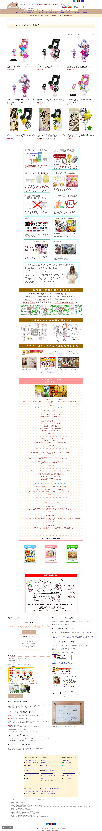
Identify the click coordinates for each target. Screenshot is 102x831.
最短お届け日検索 (15, 696)
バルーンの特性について (30, 793)
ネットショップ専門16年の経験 (31, 767)
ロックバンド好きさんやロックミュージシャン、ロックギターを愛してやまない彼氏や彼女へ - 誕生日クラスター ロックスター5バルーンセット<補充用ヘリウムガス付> (81, 66)
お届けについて (44, 765)
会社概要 (77, 12)
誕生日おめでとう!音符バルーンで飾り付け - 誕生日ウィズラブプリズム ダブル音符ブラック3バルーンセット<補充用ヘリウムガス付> (50, 101)
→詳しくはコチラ (12, 666)
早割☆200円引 (19, 12)
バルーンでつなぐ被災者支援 (69, 773)
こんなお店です (70, 662)
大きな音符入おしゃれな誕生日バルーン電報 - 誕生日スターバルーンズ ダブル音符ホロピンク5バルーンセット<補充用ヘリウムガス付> (21, 66)
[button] (87, 5)
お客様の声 (68, 12)
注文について (44, 760)
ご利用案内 (61, 12)
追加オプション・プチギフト (71, 10)
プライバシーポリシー (67, 762)
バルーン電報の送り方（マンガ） (32, 762)
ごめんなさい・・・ (29, 780)
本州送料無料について (45, 762)
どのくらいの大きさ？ (29, 788)
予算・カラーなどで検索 (58, 10)
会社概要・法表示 (66, 760)
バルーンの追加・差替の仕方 (47, 773)
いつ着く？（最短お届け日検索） (32, 773)
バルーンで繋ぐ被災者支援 (70, 686)
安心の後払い (28, 765)
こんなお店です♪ (66, 765)
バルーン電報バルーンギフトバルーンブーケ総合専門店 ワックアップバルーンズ (24, 19)
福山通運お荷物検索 (77, 637)
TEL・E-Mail (54, 654)
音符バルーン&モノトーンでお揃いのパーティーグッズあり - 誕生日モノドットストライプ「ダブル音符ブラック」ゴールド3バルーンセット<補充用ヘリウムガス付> (21, 136)
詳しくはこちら (29, 632)
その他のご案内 (83, 12)
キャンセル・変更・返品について (48, 775)
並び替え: (70, 34)
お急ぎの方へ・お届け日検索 (45, 12)
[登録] (82, 696)
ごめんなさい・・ (71, 663)
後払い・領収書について (46, 767)
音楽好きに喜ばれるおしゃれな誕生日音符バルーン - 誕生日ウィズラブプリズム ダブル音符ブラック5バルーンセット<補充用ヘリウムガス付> (51, 66)
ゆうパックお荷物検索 (66, 637)
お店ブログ (66, 684)
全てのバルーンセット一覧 (44, 10)
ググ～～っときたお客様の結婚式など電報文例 (51, 788)
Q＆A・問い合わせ (29, 775)
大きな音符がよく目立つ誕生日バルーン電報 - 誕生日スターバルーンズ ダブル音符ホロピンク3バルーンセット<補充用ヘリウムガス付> (81, 101)
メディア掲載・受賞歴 (62, 663)
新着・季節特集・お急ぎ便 (30, 10)
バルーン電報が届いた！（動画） (32, 791)
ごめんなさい (55, 12)
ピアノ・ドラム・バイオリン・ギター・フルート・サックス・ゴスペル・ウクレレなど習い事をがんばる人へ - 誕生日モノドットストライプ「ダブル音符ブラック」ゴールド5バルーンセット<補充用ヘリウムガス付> (51, 136)
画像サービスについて (45, 778)
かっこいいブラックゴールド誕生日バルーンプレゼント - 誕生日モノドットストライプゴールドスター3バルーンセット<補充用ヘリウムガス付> (80, 136)
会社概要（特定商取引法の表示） (59, 662)
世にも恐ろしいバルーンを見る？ (48, 793)
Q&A (73, 12)
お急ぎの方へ (28, 770)
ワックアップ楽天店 (66, 665)
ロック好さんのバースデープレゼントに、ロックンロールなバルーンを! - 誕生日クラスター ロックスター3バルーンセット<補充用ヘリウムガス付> (21, 101)
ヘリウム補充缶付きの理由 (30, 760)
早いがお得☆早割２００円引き (47, 780)
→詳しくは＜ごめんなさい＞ (30, 658)
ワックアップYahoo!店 (56, 665)
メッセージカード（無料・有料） (48, 770)
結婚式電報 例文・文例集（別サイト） (49, 791)
